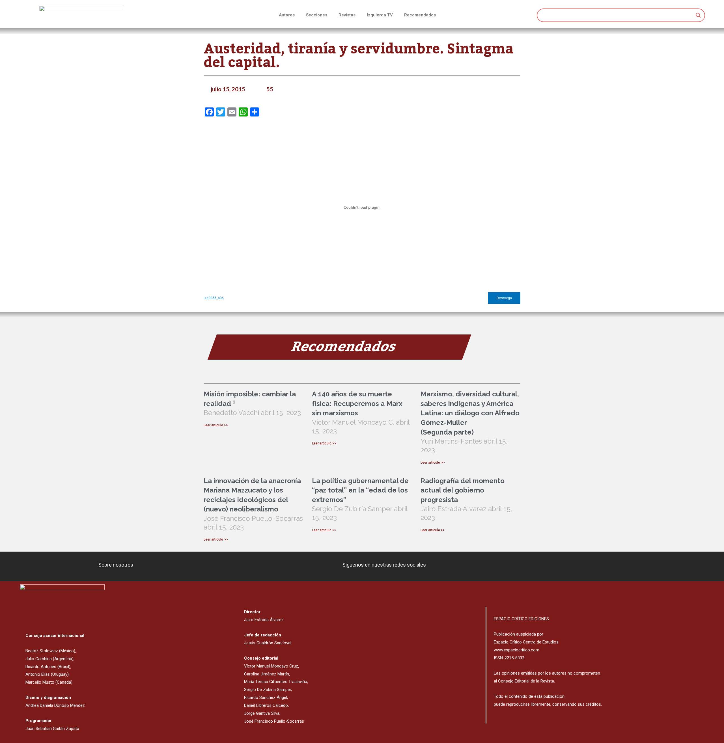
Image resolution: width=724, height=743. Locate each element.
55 (269, 89)
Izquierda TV (380, 15)
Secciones (316, 15)
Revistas (347, 15)
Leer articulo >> (216, 425)
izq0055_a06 (214, 298)
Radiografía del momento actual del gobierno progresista (463, 490)
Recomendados (420, 15)
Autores (287, 15)
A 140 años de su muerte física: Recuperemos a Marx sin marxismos (357, 403)
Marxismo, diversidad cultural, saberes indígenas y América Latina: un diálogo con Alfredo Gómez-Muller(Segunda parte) (470, 413)
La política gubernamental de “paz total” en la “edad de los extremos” (360, 490)
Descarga (504, 298)
